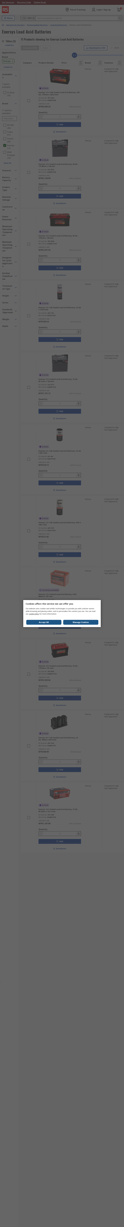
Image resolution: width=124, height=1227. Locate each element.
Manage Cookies (81, 622)
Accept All (44, 622)
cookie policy (34, 614)
